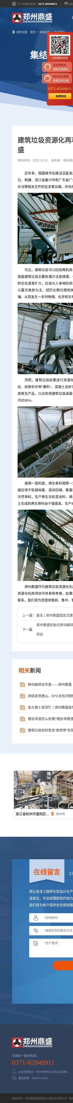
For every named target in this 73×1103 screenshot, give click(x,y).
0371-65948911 (47, 3)
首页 (32, 32)
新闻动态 (44, 32)
